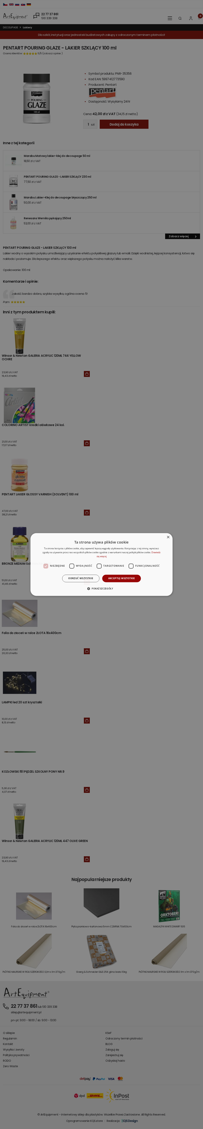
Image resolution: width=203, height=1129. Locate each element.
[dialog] (102, 564)
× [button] (168, 537)
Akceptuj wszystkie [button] (121, 578)
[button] (101, 588)
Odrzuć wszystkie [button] (80, 578)
